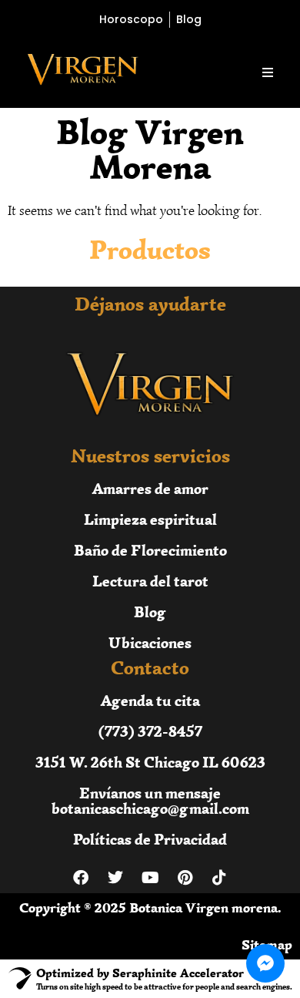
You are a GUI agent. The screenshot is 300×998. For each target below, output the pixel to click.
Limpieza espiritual (150, 519)
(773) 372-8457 (150, 731)
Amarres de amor (150, 488)
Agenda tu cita (150, 700)
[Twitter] (115, 877)
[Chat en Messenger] (265, 963)
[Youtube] (150, 877)
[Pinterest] (184, 877)
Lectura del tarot (150, 580)
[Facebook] (80, 877)
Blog (150, 611)
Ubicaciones (150, 642)
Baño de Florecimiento (150, 549)
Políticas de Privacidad (150, 838)
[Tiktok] (219, 877)
